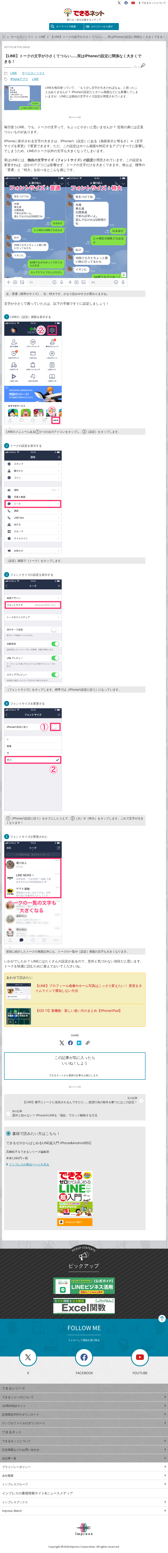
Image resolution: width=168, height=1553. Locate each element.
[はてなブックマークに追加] (79, 1043)
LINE (42, 36)
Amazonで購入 (73, 1222)
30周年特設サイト (14, 1406)
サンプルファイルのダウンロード (23, 1423)
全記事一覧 (9, 1458)
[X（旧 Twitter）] (119, 2)
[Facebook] (126, 3)
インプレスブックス (15, 1502)
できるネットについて (153, 2)
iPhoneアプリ (19, 79)
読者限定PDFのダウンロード (20, 1414)
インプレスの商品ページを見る (29, 1164)
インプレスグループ (15, 1484)
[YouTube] (133, 3)
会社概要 (8, 1475)
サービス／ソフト (22, 36)
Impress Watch (12, 1510)
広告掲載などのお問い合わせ (20, 1449)
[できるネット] (3, 37)
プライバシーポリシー (16, 1467)
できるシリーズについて (18, 1397)
